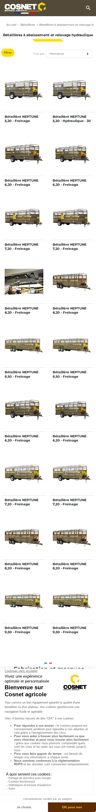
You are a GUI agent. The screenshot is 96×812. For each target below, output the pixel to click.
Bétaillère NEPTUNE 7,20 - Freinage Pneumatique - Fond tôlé (70, 506)
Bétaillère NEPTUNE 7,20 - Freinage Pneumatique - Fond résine (22, 506)
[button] (88, 8)
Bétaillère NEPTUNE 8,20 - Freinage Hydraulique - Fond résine (21, 314)
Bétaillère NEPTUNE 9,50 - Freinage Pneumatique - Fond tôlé (70, 634)
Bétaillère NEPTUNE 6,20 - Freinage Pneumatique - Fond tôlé (70, 442)
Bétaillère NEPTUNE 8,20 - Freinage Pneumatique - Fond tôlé (70, 570)
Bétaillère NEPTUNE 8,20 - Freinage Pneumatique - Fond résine (22, 570)
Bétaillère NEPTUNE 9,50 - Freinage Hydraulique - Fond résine (21, 378)
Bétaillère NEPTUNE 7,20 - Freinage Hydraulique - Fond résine (21, 250)
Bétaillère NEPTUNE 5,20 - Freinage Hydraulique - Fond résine (21, 123)
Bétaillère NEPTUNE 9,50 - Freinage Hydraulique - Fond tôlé (69, 378)
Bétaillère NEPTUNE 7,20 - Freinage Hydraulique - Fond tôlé (69, 250)
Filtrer (8, 52)
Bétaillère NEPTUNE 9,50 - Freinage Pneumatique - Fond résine (22, 634)
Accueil (11, 24)
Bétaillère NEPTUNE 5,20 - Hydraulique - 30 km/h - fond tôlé (72, 121)
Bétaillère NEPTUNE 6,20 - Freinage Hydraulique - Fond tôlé (69, 186)
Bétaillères (27, 24)
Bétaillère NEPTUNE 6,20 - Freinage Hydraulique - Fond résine (21, 186)
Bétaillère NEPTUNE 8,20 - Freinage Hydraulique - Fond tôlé (69, 314)
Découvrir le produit (24, 95)
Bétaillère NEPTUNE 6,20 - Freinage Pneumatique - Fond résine (22, 442)
